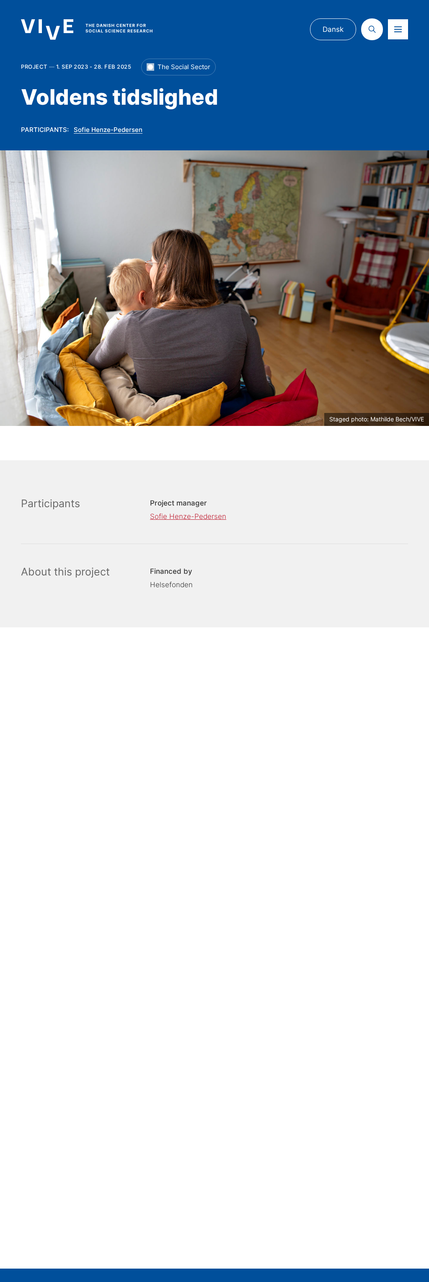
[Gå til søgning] (372, 29)
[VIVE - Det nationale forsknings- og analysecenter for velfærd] (94, 29)
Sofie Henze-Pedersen (108, 130)
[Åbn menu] (398, 29)
